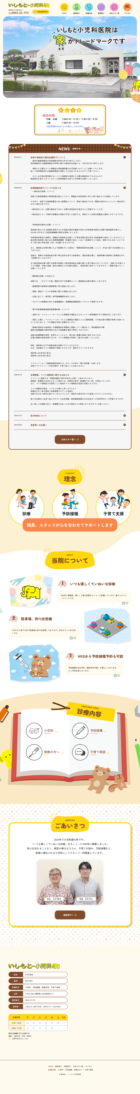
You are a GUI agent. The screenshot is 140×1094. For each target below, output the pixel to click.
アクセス (127, 13)
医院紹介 (101, 13)
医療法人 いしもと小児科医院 (71, 1074)
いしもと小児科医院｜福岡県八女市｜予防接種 (29, 5)
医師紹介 (76, 13)
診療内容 (89, 13)
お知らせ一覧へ (68, 439)
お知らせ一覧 (114, 13)
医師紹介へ (68, 914)
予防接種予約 (42, 12)
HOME (64, 13)
